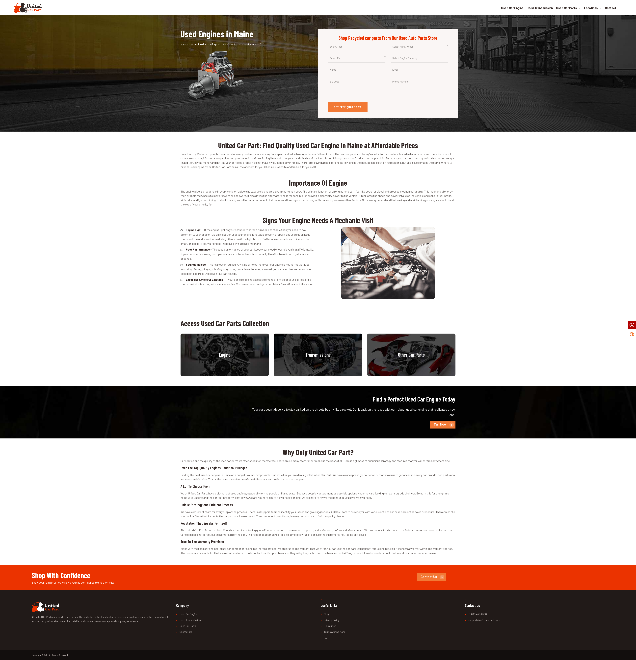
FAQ (326, 637)
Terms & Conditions (334, 631)
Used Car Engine (512, 8)
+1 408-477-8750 (477, 614)
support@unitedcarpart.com (484, 620)
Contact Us (186, 631)
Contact (610, 8)
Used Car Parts (566, 8)
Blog (326, 614)
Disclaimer (330, 625)
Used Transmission (540, 8)
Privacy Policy (331, 620)
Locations (591, 8)
